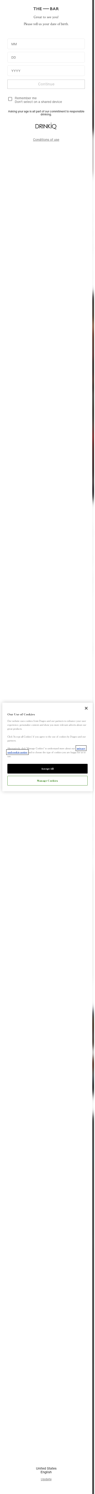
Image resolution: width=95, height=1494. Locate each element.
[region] (47, 747)
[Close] (86, 708)
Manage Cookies (47, 780)
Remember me (26, 98)
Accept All (47, 768)
